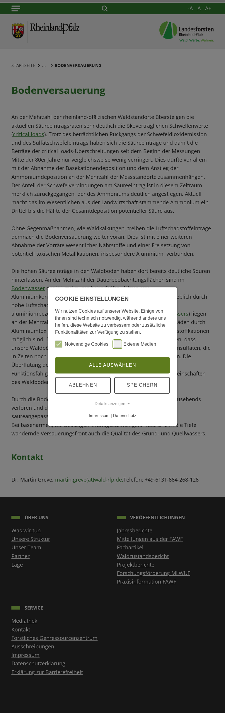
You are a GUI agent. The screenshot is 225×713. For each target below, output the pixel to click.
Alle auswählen (112, 365)
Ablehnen (83, 385)
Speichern (142, 385)
